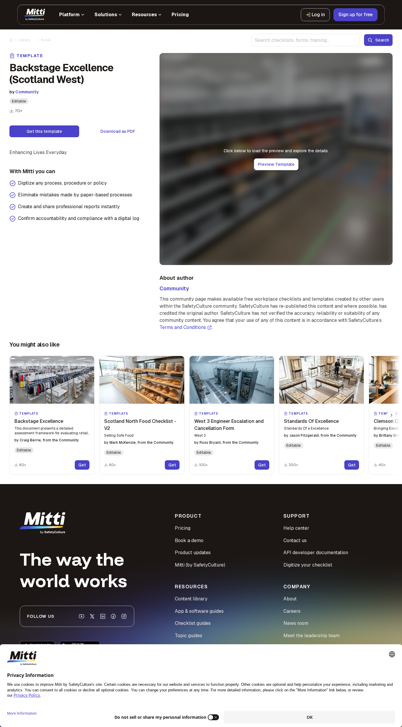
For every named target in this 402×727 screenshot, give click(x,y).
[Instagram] (124, 616)
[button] (51, 415)
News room (295, 623)
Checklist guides (193, 623)
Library (24, 40)
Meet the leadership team (311, 635)
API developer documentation (315, 552)
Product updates (193, 552)
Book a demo (189, 540)
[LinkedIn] (103, 616)
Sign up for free (355, 14)
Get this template (44, 131)
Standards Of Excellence (311, 421)
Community (27, 92)
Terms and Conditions (183, 327)
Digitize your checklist (307, 565)
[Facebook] (113, 616)
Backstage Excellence (38, 421)
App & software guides (199, 611)
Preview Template (276, 164)
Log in (318, 14)
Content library (191, 599)
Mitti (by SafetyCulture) (200, 565)
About (290, 599)
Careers (291, 611)
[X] (92, 616)
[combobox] (305, 40)
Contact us (295, 540)
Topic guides (188, 635)
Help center (296, 528)
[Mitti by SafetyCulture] (34, 15)
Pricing (182, 528)
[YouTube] (81, 616)
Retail (46, 40)
